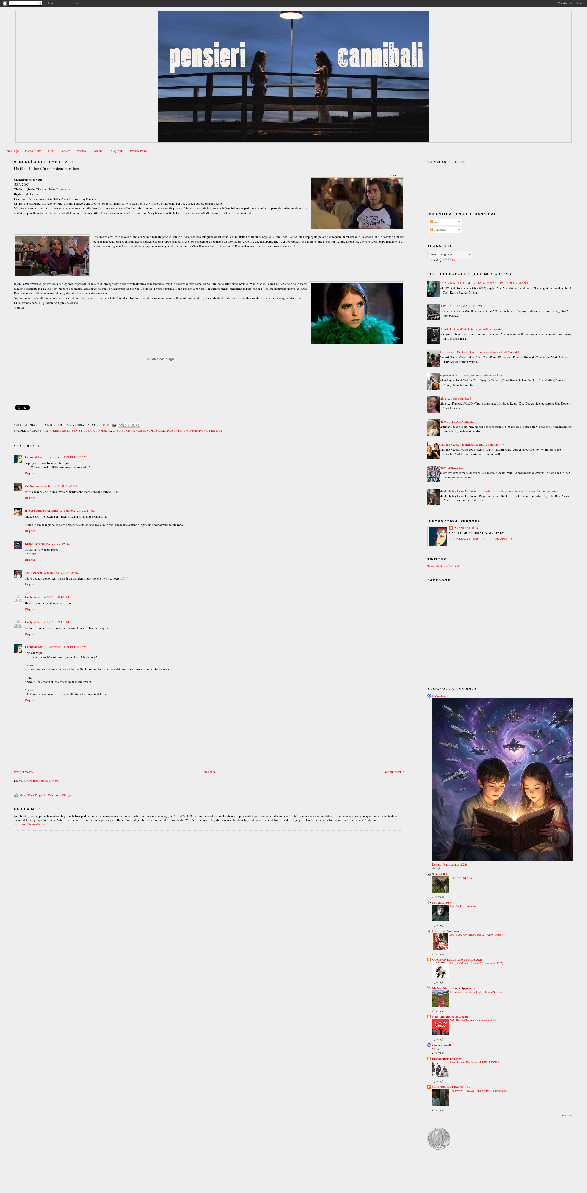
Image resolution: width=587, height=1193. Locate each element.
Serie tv (65, 151)
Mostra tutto (567, 1115)
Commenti (440, 230)
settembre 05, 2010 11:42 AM (67, 647)
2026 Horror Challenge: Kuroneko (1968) (473, 1020)
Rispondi (30, 473)
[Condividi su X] (129, 425)
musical (158, 430)
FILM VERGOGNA (451, 468)
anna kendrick (56, 430)
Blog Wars (116, 151)
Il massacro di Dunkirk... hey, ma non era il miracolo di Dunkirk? (479, 352)
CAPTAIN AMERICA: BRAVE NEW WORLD (477, 935)
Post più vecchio (394, 772)
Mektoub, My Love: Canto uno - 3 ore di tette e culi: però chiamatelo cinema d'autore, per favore (499, 491)
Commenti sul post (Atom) (43, 780)
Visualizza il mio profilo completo (480, 539)
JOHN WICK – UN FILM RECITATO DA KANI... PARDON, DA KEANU (483, 283)
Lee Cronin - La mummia (464, 906)
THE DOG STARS (461, 877)
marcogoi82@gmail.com (29, 824)
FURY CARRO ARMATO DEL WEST (462, 306)
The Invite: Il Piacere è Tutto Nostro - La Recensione (478, 1091)
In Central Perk (442, 902)
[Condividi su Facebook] (133, 425)
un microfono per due (203, 430)
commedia (102, 430)
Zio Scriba (32, 485)
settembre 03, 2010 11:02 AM (67, 457)
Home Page (12, 151)
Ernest (29, 543)
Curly (29, 597)
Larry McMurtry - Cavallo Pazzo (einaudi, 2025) (476, 963)
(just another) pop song (447, 1058)
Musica (81, 151)
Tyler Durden (33, 572)
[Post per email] (114, 425)
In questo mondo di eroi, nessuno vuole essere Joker (471, 375)
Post (436, 222)
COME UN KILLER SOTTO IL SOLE (457, 959)
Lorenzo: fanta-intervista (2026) (449, 864)
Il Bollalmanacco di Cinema (450, 1016)
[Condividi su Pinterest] (138, 425)
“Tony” (436, 1049)
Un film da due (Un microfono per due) (46, 168)
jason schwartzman (131, 430)
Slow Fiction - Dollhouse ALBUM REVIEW (475, 1062)
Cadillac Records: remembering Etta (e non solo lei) (471, 444)
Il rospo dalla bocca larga (41, 510)
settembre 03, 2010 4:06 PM (61, 572)
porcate (174, 430)
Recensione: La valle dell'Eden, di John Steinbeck (477, 992)
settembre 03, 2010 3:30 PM (52, 543)
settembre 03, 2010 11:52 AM (58, 486)
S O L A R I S (440, 874)
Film (51, 151)
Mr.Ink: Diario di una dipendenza (453, 988)
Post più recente (24, 772)
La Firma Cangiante (445, 931)
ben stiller (81, 430)
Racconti (98, 151)
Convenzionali (441, 1045)
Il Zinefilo (438, 696)
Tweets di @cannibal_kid (443, 566)
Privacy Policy (139, 151)
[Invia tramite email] (120, 425)
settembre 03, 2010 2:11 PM (77, 510)
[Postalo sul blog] (124, 425)
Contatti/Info (33, 151)
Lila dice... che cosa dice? (455, 398)
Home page (209, 772)
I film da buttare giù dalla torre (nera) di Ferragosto (470, 329)
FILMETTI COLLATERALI (456, 421)
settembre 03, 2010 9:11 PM (51, 622)
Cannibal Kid (33, 457)
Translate (457, 260)
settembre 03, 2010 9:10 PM (51, 597)
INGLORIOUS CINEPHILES (451, 1087)
